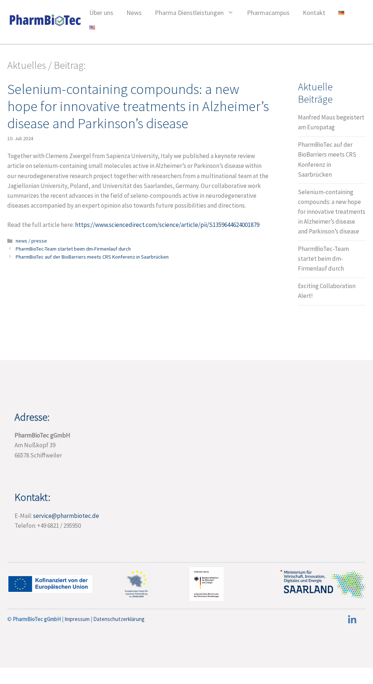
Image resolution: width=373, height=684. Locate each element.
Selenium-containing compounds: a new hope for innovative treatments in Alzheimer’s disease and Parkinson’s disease (331, 212)
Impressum (77, 619)
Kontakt (314, 12)
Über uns (101, 12)
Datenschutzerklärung (119, 619)
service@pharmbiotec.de (66, 516)
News (134, 12)
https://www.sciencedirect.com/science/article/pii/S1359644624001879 (167, 225)
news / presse (31, 240)
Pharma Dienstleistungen (189, 12)
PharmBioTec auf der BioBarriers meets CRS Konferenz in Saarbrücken (92, 256)
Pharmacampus (268, 12)
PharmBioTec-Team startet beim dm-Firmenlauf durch (73, 248)
